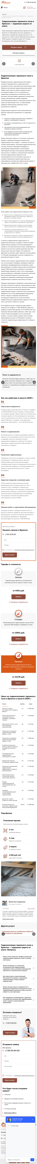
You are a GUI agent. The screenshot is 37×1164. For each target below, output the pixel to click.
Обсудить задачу (16, 47)
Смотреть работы (19, 53)
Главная (4, 14)
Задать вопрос (10, 555)
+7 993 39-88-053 (31, 2)
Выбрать (18, 596)
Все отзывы (31, 908)
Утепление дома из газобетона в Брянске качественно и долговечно (17, 932)
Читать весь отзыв (8, 919)
